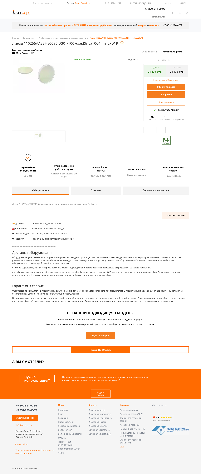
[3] (150, 60)
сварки (142, 25)
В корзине (166, 94)
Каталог (124, 405)
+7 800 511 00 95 (155, 8)
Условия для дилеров (69, 425)
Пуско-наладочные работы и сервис (64, 167)
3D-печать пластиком (100, 433)
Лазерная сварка (97, 421)
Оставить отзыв (176, 215)
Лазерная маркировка (100, 418)
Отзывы (62, 437)
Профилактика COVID (69, 448)
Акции (61, 452)
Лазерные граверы (129, 424)
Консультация (166, 102)
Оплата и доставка (41, 3)
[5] (155, 60)
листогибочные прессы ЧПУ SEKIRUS (65, 25)
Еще (122, 446)
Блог (52, 3)
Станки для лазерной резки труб (131, 441)
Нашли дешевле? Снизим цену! (166, 80)
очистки (154, 25)
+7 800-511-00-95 (26, 405)
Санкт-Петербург (82, 3)
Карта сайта (21, 444)
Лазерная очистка (98, 425)
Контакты (63, 410)
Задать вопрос (100, 393)
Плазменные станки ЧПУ (132, 428)
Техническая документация (65, 443)
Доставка (152, 119)
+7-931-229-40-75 (172, 25)
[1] (144, 60)
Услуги (93, 405)
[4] (152, 60)
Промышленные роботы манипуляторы (132, 434)
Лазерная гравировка (100, 414)
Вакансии (63, 418)
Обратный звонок (25, 417)
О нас (61, 405)
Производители (66, 421)
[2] (147, 60)
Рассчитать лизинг (168, 109)
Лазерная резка (97, 410)
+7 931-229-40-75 (26, 410)
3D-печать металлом (99, 429)
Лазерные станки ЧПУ (131, 414)
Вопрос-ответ (65, 429)
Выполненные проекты (70, 433)
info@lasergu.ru (140, 3)
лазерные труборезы (99, 25)
